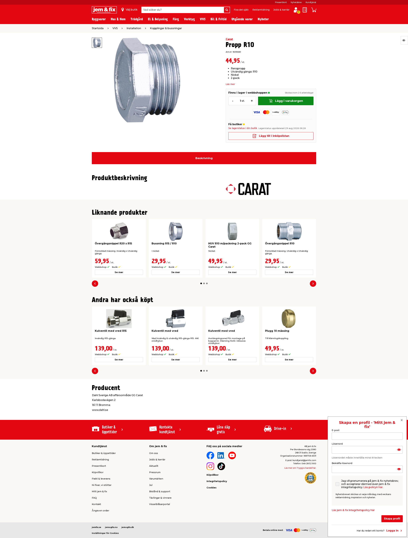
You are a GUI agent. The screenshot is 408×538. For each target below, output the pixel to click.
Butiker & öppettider (104, 453)
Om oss (153, 453)
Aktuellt (153, 466)
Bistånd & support (159, 491)
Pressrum (154, 472)
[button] (201, 283)
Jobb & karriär (281, 9)
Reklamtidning (261, 9)
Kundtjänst (311, 2)
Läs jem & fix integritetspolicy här (353, 510)
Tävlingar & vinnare (160, 497)
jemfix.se (96, 527)
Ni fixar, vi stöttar (101, 485)
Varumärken (156, 478)
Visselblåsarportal (159, 504)
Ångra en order (100, 510)
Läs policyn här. (373, 487)
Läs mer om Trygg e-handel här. (300, 468)
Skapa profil (392, 518)
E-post (335, 430)
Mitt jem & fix (99, 491)
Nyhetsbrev (296, 2)
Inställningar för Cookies (105, 533)
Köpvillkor (97, 472)
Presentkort (281, 2)
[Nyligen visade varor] (404, 40)
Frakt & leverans (101, 478)
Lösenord (337, 443)
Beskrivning (204, 158)
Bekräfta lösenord (342, 463)
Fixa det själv (241, 9)
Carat (229, 39)
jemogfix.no (111, 527)
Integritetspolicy (217, 481)
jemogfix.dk (127, 527)
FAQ (94, 497)
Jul (150, 485)
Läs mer (230, 84)
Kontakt (96, 504)
